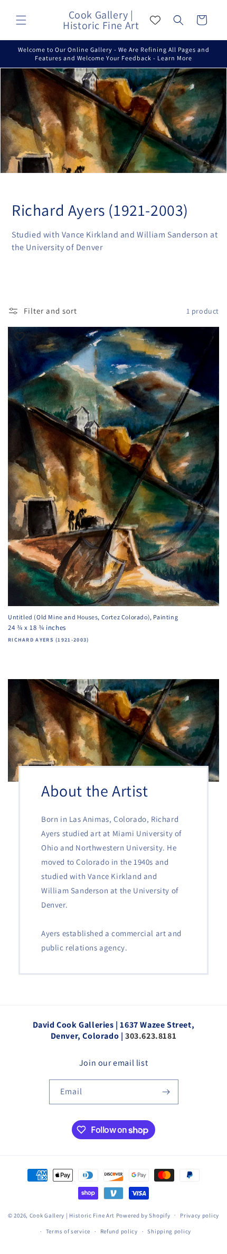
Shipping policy (169, 1231)
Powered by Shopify (143, 1215)
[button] (21, 20)
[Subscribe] (166, 1091)
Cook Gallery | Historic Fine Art (72, 1215)
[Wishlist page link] (155, 20)
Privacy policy (199, 1215)
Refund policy (119, 1231)
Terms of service (68, 1231)
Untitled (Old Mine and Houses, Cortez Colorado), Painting (93, 617)
